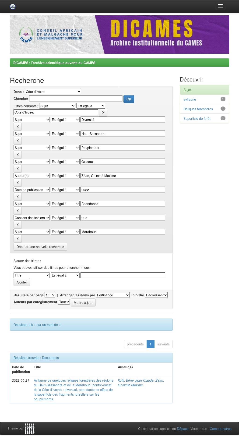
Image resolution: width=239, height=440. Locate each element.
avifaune (189, 99)
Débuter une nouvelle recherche (40, 246)
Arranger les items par (77, 295)
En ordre (137, 295)
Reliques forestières (198, 108)
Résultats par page (29, 295)
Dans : (19, 91)
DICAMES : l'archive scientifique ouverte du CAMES (54, 62)
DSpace (183, 428)
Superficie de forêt (197, 118)
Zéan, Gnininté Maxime (141, 382)
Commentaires (221, 428)
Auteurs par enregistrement (35, 301)
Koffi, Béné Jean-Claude (136, 380)
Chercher (21, 98)
